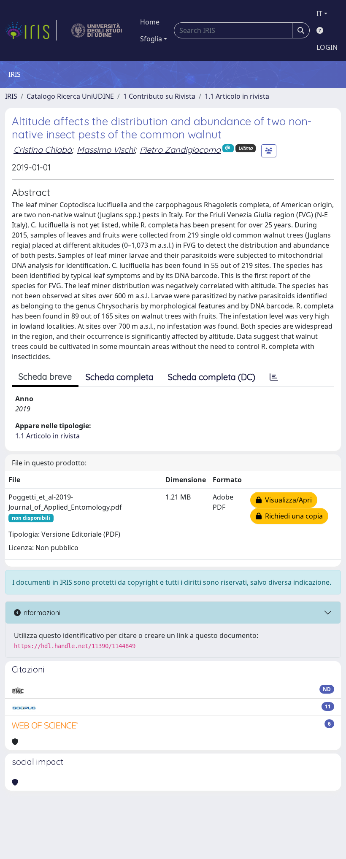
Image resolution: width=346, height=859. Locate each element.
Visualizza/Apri (287, 500)
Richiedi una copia (292, 516)
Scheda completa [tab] (120, 377)
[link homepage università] (96, 30)
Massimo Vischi (106, 149)
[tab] (273, 377)
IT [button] (319, 13)
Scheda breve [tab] (45, 376)
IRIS (11, 96)
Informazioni (40, 612)
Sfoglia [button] (151, 38)
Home (149, 22)
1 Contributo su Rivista (159, 96)
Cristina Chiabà (43, 149)
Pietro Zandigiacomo (180, 149)
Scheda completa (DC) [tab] (211, 377)
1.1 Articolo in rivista (237, 96)
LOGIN (327, 47)
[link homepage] (31, 30)
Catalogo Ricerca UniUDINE (70, 96)
